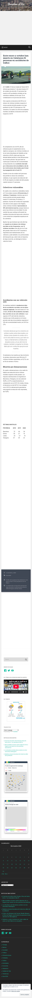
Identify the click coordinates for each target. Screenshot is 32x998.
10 (7, 860)
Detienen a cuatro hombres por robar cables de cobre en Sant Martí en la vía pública (15, 920)
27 (20, 867)
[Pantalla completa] (26, 692)
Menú (6, 47)
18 (11, 864)
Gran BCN (5, 976)
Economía (5, 966)
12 (16, 860)
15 (28, 860)
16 (3, 864)
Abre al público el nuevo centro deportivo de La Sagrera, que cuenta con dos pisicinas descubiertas (16, 746)
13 (20, 860)
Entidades (5, 958)
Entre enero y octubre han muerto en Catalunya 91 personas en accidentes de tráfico (16, 59)
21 (24, 864)
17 (7, 864)
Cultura (4, 960)
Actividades (5, 963)
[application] (16, 687)
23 (3, 867)
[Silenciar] (23, 692)
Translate (15, 731)
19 (16, 864)
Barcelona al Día (16, 4)
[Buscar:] (16, 659)
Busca (29, 47)
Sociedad (8, 575)
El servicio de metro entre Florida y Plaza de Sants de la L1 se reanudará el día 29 (15, 741)
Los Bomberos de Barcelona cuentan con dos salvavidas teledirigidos (16, 750)
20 (20, 864)
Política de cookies (15, 991)
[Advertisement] (16, 28)
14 (24, 860)
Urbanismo (5, 968)
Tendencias (5, 973)
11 (11, 860)
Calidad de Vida (6, 971)
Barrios (4, 947)
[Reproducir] (6, 692)
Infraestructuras (6, 955)
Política (4, 952)
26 (16, 867)
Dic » (6, 874)
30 (3, 871)
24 (7, 867)
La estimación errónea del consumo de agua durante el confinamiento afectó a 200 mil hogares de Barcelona (16, 587)
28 (24, 867)
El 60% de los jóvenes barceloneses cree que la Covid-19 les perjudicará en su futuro (17, 581)
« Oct (2, 874)
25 (11, 867)
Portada (4, 945)
